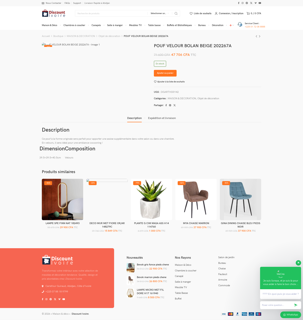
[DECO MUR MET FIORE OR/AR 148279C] (107, 199)
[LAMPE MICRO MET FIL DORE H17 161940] (130, 293)
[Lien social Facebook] (239, 3)
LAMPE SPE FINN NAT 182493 (63, 223)
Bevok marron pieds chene (151, 277)
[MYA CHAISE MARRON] (196, 199)
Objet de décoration (109, 36)
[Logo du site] (53, 13)
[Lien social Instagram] (243, 3)
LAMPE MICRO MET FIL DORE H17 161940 (150, 291)
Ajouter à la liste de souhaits (171, 81)
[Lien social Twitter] (251, 3)
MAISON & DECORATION (81, 36)
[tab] (134, 118)
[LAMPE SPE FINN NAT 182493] (62, 199)
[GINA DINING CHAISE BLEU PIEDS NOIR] (240, 199)
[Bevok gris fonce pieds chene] (130, 268)
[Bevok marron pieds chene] (130, 280)
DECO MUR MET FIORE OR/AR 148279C (107, 225)
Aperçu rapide (77, 192)
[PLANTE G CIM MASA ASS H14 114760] (151, 199)
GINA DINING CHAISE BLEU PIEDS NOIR (240, 225)
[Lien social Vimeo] (255, 3)
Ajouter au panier (165, 73)
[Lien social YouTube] (260, 3)
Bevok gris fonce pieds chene (153, 264)
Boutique (58, 36)
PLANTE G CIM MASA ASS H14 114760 (151, 225)
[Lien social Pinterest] (247, 3)
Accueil (46, 36)
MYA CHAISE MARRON (196, 223)
